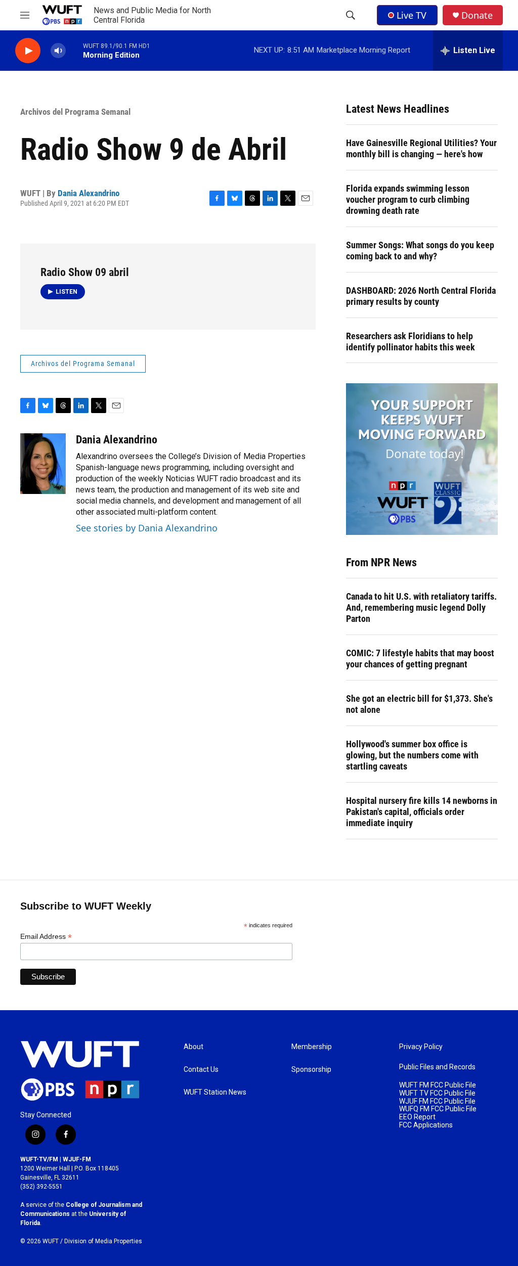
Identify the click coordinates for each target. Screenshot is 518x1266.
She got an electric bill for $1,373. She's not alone (419, 704)
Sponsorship (311, 1069)
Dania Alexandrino (88, 193)
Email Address (46, 936)
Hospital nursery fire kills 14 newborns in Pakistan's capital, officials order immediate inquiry (421, 811)
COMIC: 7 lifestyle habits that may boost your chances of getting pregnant (420, 658)
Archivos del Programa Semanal (75, 112)
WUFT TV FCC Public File (437, 1093)
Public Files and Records (437, 1067)
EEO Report (417, 1117)
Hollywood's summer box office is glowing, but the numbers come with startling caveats (412, 755)
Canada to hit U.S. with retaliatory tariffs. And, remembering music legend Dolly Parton (421, 607)
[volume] (58, 50)
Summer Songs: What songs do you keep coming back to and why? (420, 250)
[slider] (74, 50)
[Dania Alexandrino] (43, 463)
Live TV (411, 15)
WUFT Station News (215, 1092)
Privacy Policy (421, 1047)
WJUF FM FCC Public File (437, 1101)
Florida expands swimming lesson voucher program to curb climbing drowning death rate (407, 199)
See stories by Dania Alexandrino (147, 528)
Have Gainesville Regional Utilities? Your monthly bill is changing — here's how (421, 148)
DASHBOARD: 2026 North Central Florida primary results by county (421, 296)
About (193, 1047)
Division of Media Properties (103, 1241)
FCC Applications (426, 1125)
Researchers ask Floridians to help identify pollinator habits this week (410, 341)
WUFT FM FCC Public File (437, 1085)
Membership (311, 1047)
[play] (28, 51)
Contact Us (201, 1069)
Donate (477, 15)
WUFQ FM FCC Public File (438, 1109)
